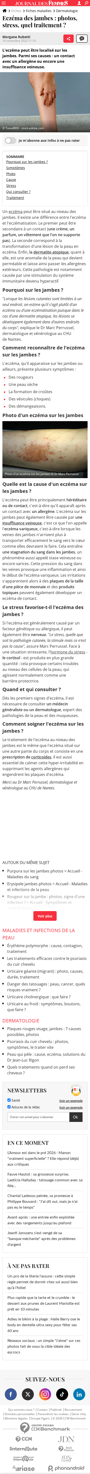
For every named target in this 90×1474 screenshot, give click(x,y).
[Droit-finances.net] (66, 1449)
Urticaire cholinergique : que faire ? (39, 996)
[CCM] (23, 1439)
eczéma (16, 211)
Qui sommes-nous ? (21, 1409)
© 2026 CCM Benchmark (69, 1418)
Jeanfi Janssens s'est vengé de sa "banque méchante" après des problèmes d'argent (41, 1239)
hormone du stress (67, 652)
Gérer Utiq (79, 1414)
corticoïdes (41, 757)
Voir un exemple (71, 1100)
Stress (11, 185)
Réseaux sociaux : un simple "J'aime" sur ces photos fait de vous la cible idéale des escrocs (43, 1346)
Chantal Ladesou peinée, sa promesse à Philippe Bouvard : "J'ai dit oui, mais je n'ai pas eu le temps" (42, 1201)
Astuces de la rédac (25, 1107)
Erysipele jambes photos (29, 883)
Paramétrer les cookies (53, 1414)
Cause (11, 179)
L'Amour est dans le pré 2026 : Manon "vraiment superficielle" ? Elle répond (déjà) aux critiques (43, 1158)
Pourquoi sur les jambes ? (27, 161)
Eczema (14, 915)
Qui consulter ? (18, 191)
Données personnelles (20, 1414)
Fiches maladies (39, 10)
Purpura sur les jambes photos (35, 871)
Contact (42, 1409)
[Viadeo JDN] (66, 1459)
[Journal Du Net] (66, 1439)
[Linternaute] (23, 1449)
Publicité (56, 1409)
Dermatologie (67, 10)
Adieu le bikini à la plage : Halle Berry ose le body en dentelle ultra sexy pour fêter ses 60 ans (43, 1325)
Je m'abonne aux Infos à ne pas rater (49, 140)
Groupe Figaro (40, 1418)
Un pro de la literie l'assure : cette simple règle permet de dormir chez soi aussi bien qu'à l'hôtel (42, 1282)
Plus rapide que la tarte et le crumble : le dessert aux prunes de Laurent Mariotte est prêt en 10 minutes (43, 1303)
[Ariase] (23, 1468)
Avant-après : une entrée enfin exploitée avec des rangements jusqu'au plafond (40, 1220)
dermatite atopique (51, 252)
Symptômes (15, 167)
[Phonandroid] (66, 1468)
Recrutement (73, 1409)
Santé (15, 1100)
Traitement (15, 197)
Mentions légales (16, 1418)
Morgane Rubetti (16, 37)
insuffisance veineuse (22, 523)
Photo (10, 173)
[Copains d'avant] (23, 1459)
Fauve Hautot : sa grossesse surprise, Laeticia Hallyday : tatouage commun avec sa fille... (45, 1180)
